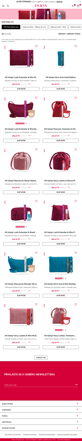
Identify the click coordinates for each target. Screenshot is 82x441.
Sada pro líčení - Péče (58, 27)
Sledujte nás (7, 404)
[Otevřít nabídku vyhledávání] (7, 6)
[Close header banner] (80, 1)
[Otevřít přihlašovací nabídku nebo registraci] (73, 6)
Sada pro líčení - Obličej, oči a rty (34, 27)
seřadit (62, 34)
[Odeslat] (76, 384)
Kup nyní (21, 89)
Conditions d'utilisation (30, 434)
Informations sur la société (13, 434)
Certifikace (6, 422)
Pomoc (5, 416)
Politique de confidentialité (47, 434)
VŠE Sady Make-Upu (11, 27)
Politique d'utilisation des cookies (67, 434)
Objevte (59, 2)
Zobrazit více (41, 357)
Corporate (6, 410)
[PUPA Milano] (41, 6)
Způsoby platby (8, 428)
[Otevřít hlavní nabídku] (3, 6)
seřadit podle (73, 34)
